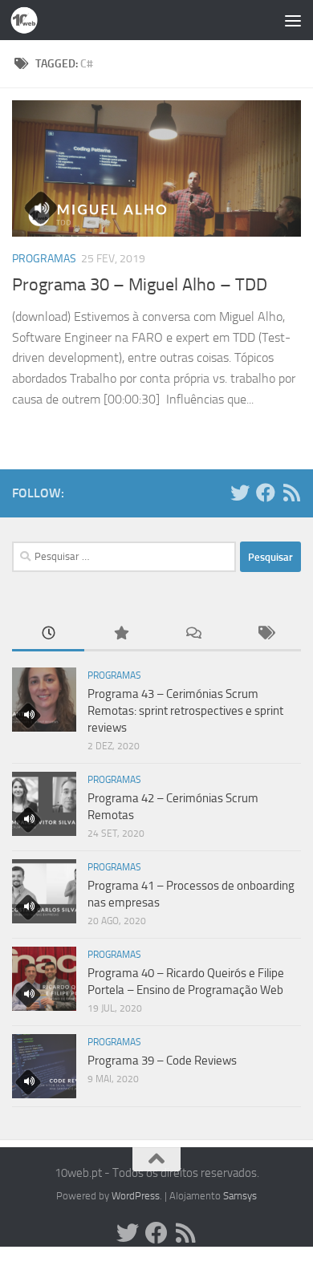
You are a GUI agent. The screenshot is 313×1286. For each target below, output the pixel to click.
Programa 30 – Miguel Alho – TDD (139, 284)
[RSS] (291, 492)
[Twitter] (240, 492)
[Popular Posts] (120, 634)
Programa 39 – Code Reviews (162, 1060)
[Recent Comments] (192, 634)
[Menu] (293, 20)
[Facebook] (265, 492)
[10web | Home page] (28, 20)
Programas (44, 259)
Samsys (240, 1196)
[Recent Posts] (48, 634)
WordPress (136, 1196)
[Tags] (265, 634)
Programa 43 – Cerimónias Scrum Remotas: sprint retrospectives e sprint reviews (185, 711)
